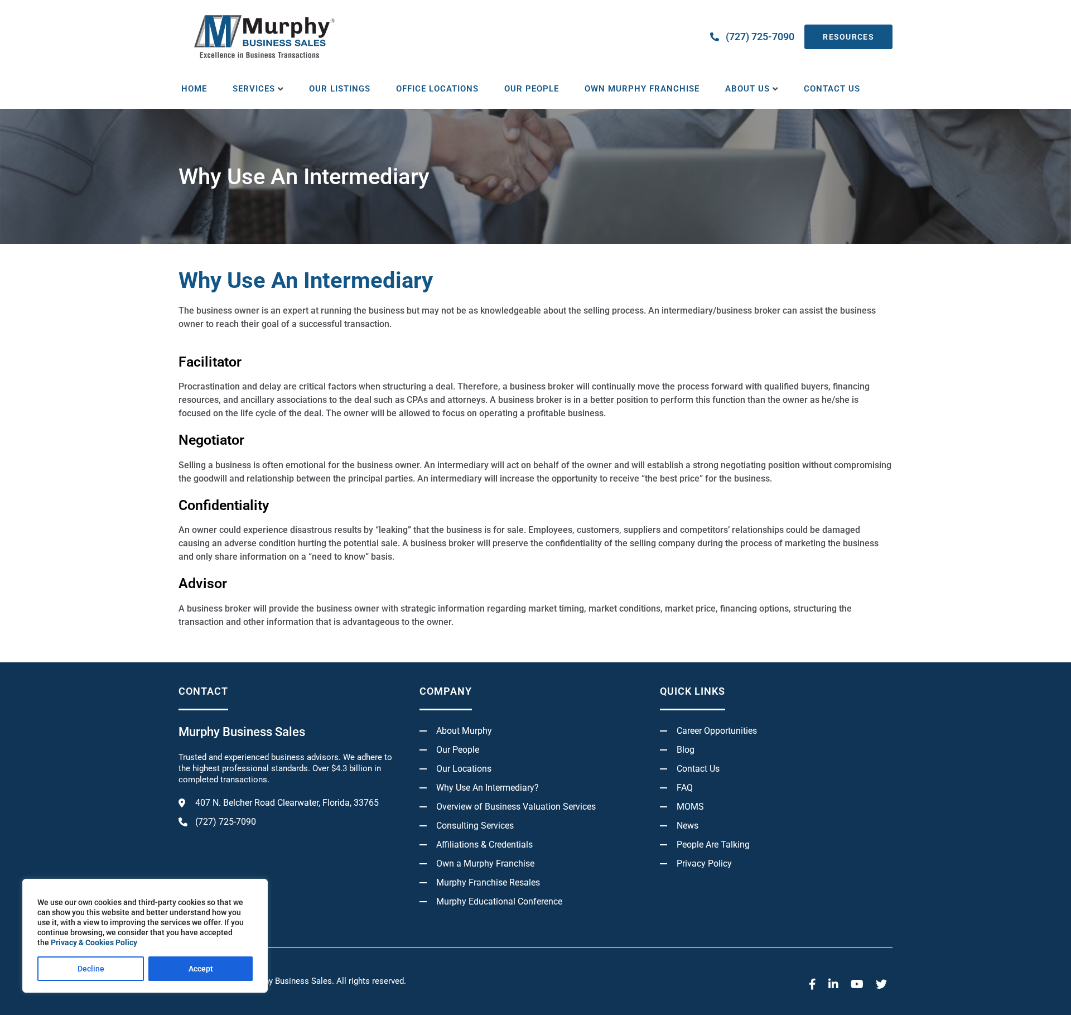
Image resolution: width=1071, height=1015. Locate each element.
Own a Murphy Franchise (485, 863)
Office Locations (437, 89)
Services (254, 89)
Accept (201, 968)
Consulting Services (475, 825)
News (687, 825)
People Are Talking (713, 844)
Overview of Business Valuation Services (516, 806)
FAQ (685, 787)
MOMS (690, 806)
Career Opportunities (717, 730)
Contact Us (832, 89)
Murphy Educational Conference (499, 901)
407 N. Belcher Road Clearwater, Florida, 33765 (287, 802)
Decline (91, 968)
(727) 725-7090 (760, 36)
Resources (848, 36)
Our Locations (463, 768)
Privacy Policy (704, 863)
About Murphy (464, 730)
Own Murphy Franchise (642, 89)
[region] (145, 936)
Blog (685, 749)
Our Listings (339, 89)
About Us (747, 89)
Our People (531, 89)
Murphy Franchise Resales (488, 882)
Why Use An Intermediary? (487, 787)
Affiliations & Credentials (484, 844)
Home (194, 89)
